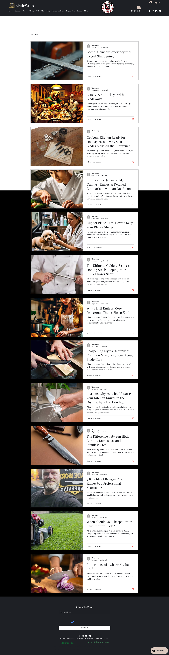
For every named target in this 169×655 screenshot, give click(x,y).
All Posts (34, 34)
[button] (139, 7)
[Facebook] (149, 11)
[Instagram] (153, 11)
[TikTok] (160, 11)
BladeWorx (24, 5)
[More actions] (134, 46)
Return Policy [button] (67, 642)
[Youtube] (156, 11)
